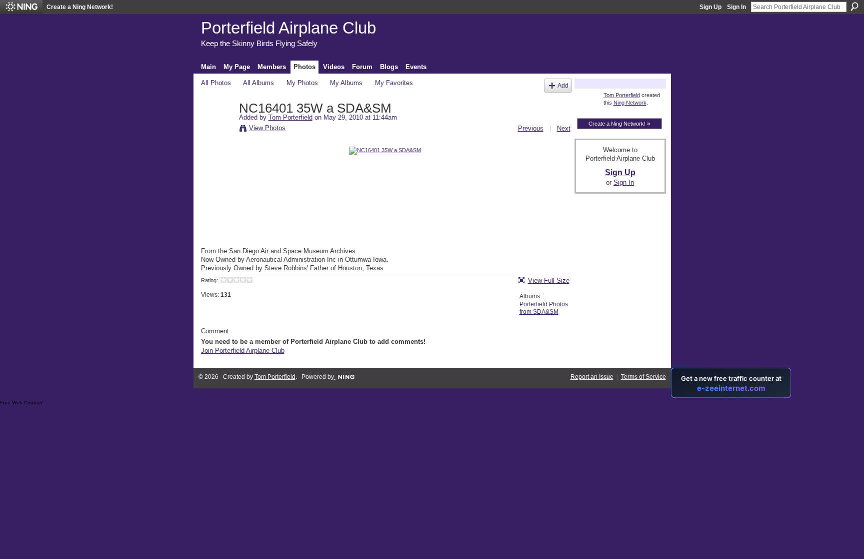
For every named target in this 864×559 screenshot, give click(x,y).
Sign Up (711, 7)
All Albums (258, 83)
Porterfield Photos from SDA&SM (544, 308)
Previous (531, 128)
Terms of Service (643, 376)
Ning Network (630, 103)
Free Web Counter (21, 402)
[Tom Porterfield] (217, 130)
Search (854, 6)
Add (563, 85)
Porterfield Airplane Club (288, 28)
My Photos (302, 83)
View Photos (267, 128)
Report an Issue (592, 376)
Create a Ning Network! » (619, 124)
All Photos (216, 83)
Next (563, 128)
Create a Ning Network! (79, 7)
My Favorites (394, 83)
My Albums (346, 83)
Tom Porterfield (290, 117)
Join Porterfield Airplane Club (242, 350)
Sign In (736, 7)
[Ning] (21, 7)
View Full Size (549, 280)
